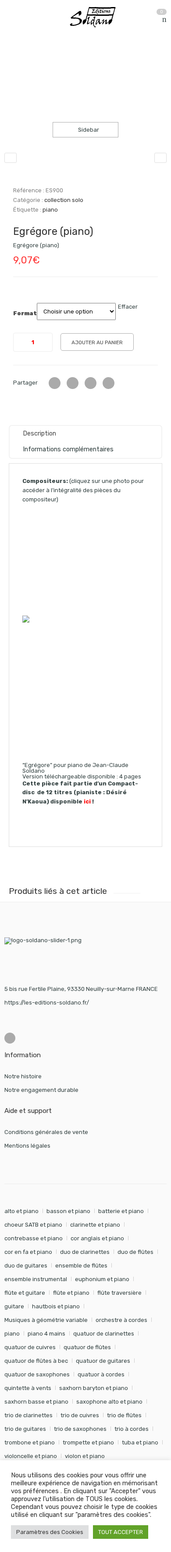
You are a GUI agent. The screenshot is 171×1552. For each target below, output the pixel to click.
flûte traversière (119, 1292)
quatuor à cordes (101, 1374)
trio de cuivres (80, 1415)
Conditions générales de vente (46, 1132)
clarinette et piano (95, 1224)
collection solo (96, 61)
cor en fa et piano (28, 1252)
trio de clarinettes (28, 1415)
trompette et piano (88, 1442)
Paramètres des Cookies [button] (49, 1532)
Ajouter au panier (97, 342)
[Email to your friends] (90, 383)
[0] (164, 19)
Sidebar (88, 129)
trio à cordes (131, 1429)
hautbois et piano (56, 1306)
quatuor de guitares (103, 1361)
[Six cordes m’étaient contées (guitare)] (160, 158)
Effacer (128, 306)
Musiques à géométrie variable (46, 1320)
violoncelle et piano (30, 1456)
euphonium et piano (102, 1279)
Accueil (14, 61)
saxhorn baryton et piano (93, 1388)
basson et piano (68, 1211)
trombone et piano (29, 1442)
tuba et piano (140, 1442)
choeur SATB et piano (33, 1224)
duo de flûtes (135, 1252)
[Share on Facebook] (72, 383)
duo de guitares (25, 1265)
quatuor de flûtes (87, 1347)
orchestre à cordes (121, 1320)
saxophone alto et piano (109, 1401)
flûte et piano (71, 1292)
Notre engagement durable (41, 1090)
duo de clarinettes (85, 1252)
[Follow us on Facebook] (9, 1038)
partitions (50, 61)
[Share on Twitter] (55, 383)
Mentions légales (27, 1145)
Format (25, 313)
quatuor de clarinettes (103, 1333)
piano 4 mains (46, 1333)
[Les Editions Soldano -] (97, 17)
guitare (14, 1306)
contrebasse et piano (33, 1238)
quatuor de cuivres (30, 1347)
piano (50, 209)
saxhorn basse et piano (36, 1401)
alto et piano (21, 1211)
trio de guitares (25, 1429)
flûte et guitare (24, 1292)
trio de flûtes (124, 1415)
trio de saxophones (80, 1429)
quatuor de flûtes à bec (36, 1361)
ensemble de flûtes (81, 1265)
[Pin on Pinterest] (108, 383)
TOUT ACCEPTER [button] (120, 1532)
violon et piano (85, 1456)
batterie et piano (121, 1211)
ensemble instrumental (35, 1279)
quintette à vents (27, 1388)
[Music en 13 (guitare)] (10, 158)
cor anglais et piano (97, 1238)
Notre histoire (23, 1076)
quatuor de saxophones (37, 1374)
